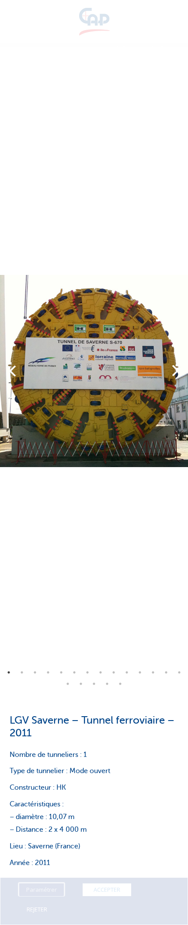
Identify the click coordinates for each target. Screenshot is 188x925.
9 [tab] (113, 672)
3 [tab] (35, 672)
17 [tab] (94, 683)
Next (175, 371)
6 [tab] (74, 672)
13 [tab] (166, 672)
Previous (12, 371)
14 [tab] (179, 672)
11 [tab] (140, 672)
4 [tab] (48, 672)
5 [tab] (61, 672)
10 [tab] (126, 672)
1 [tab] (8, 672)
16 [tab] (81, 683)
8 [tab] (100, 672)
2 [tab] (21, 672)
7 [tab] (87, 672)
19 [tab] (120, 683)
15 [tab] (67, 683)
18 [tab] (107, 683)
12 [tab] (153, 672)
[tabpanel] (94, 371)
